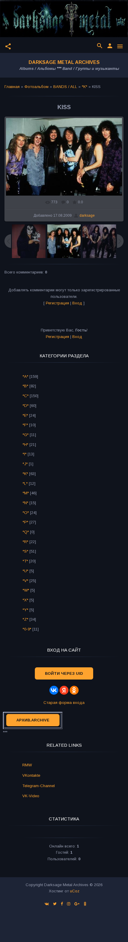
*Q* (26, 532)
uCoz (74, 891)
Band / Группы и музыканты (91, 68)
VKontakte (31, 775)
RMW (27, 765)
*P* (25, 522)
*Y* (25, 610)
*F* (25, 425)
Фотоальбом (36, 86)
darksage (87, 215)
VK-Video (30, 796)
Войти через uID (64, 673)
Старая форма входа (64, 702)
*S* (25, 551)
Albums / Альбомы (37, 68)
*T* (25, 561)
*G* (26, 435)
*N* (25, 503)
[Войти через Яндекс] (64, 690)
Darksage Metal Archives (64, 62)
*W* (26, 590)
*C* (26, 396)
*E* (25, 415)
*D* (26, 405)
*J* (25, 464)
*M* (26, 493)
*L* (25, 483)
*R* (25, 542)
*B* (25, 386)
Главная (12, 86)
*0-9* (27, 629)
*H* (25, 444)
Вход (77, 303)
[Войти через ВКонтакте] (53, 690)
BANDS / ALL (65, 86)
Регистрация (57, 303)
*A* (25, 376)
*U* (25, 571)
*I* (24, 454)
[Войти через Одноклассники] (74, 690)
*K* (84, 86)
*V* (25, 580)
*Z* (25, 619)
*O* (26, 512)
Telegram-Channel (38, 786)
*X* (25, 600)
